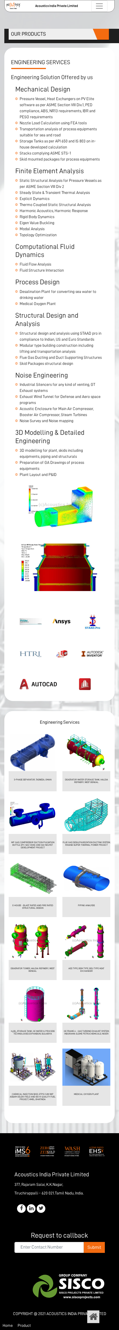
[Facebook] (21, 1208)
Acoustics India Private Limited (76, 1314)
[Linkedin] (31, 1208)
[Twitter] (41, 1208)
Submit (94, 1247)
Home (8, 1325)
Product (24, 1325)
